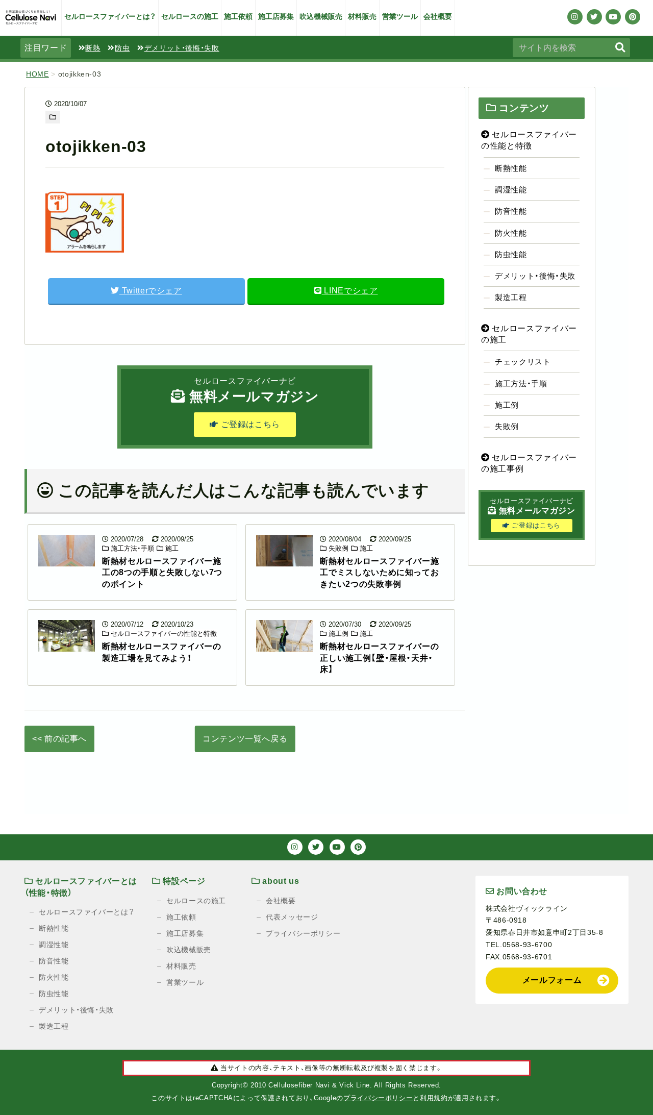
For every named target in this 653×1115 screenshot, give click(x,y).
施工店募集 (276, 16)
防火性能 (511, 233)
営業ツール (400, 16)
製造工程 (511, 297)
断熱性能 (511, 168)
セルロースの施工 (189, 16)
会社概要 (437, 16)
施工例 (337, 633)
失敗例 (337, 548)
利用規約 (434, 1098)
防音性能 (511, 211)
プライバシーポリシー (303, 933)
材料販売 (362, 16)
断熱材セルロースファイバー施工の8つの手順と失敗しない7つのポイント (162, 572)
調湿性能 (511, 189)
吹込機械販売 (320, 16)
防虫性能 (511, 254)
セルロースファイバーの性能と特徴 (163, 633)
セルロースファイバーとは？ (110, 16)
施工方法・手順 (131, 548)
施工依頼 (238, 16)
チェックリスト (522, 361)
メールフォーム (552, 980)
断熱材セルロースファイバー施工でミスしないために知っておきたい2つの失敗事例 (379, 572)
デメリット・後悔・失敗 (181, 48)
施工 (171, 548)
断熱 (92, 48)
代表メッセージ (292, 917)
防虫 (122, 48)
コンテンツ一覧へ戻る (245, 738)
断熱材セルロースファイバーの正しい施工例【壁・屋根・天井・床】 (379, 658)
